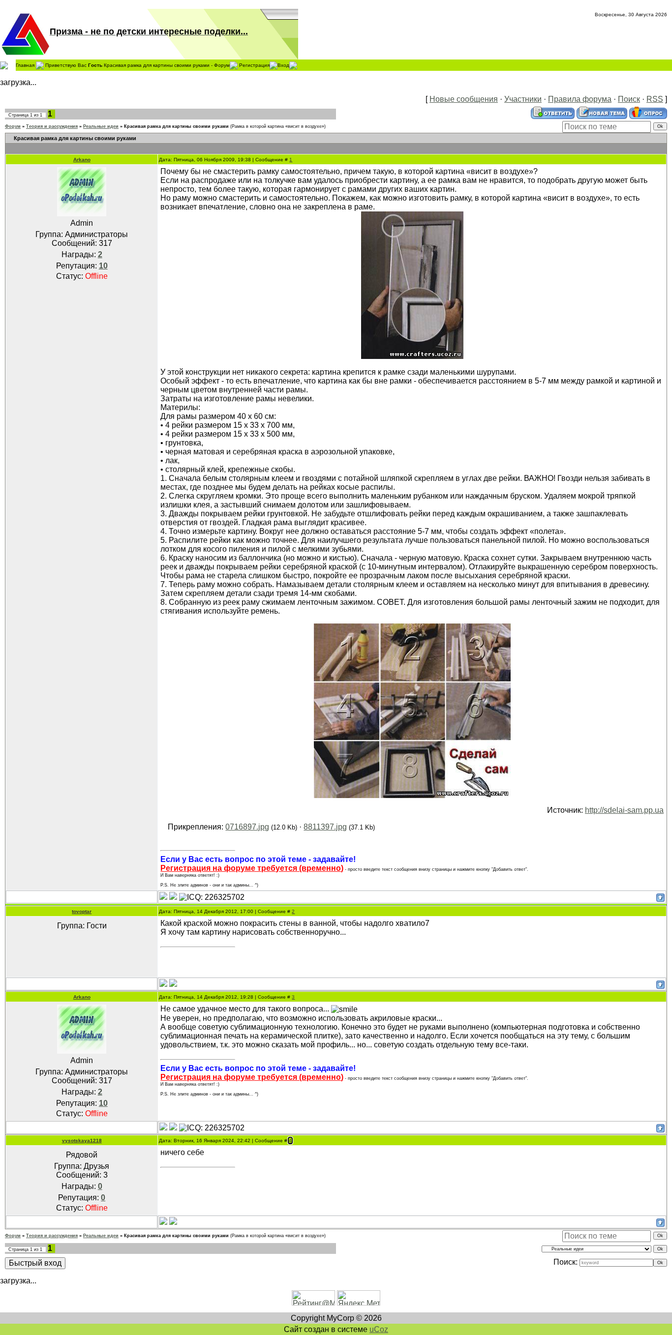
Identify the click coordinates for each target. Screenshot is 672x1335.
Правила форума (579, 99)
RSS (654, 99)
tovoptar (82, 911)
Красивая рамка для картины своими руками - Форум (167, 64)
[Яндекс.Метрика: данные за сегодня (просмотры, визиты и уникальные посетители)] (358, 1297)
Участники (523, 99)
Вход (283, 64)
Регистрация (254, 64)
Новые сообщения (463, 99)
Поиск (629, 99)
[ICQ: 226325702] (211, 897)
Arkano (82, 159)
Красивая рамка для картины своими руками (176, 126)
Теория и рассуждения (52, 126)
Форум (13, 126)
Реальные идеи (101, 126)
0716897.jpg (247, 827)
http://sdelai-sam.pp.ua (624, 810)
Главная (25, 64)
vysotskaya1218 (82, 1140)
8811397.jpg (325, 827)
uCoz (378, 1329)
